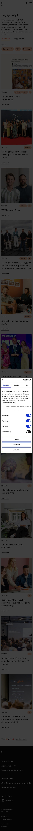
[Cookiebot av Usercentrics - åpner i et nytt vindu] (23, 380)
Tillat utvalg (16, 444)
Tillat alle (16, 439)
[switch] (28, 420)
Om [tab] (27, 385)
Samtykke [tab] (6, 385)
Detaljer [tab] (16, 385)
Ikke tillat (16, 449)
